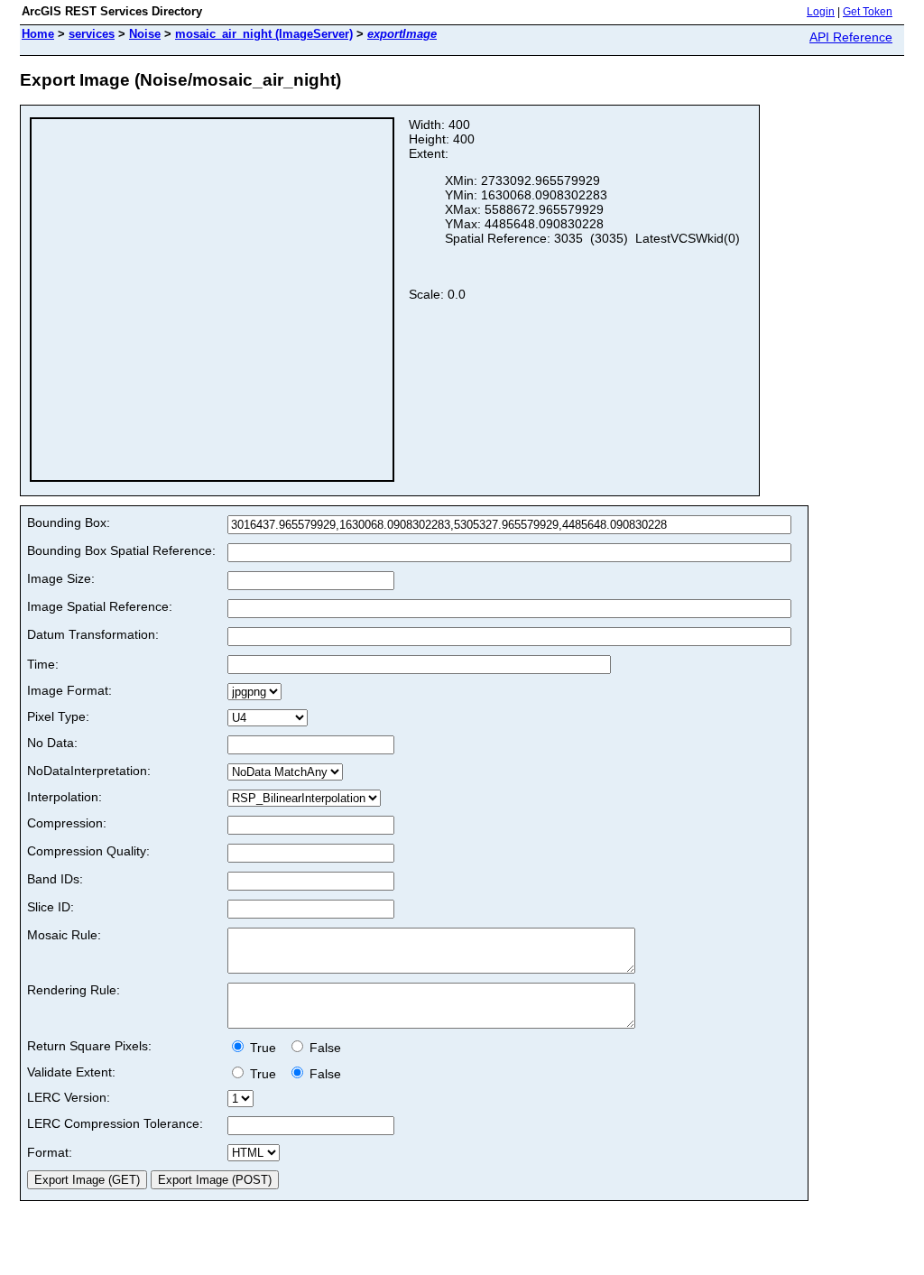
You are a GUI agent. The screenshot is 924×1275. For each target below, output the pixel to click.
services (92, 34)
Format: (49, 1152)
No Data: (52, 742)
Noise (145, 34)
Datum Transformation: (93, 634)
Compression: (66, 823)
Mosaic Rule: (64, 935)
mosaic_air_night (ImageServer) (264, 34)
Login (821, 11)
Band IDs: (55, 879)
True (264, 1047)
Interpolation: (64, 797)
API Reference (850, 37)
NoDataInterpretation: (89, 770)
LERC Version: (68, 1097)
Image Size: (61, 578)
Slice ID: (50, 907)
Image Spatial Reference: (99, 606)
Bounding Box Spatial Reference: (121, 550)
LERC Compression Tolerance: (115, 1123)
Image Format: (69, 690)
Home (38, 34)
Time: (43, 664)
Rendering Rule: (73, 990)
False (323, 1047)
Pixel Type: (58, 716)
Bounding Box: (68, 522)
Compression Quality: (88, 851)
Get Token (867, 11)
